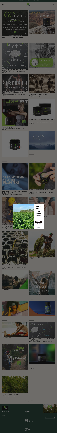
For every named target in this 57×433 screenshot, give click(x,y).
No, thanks (38, 227)
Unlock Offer (38, 221)
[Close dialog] (42, 205)
